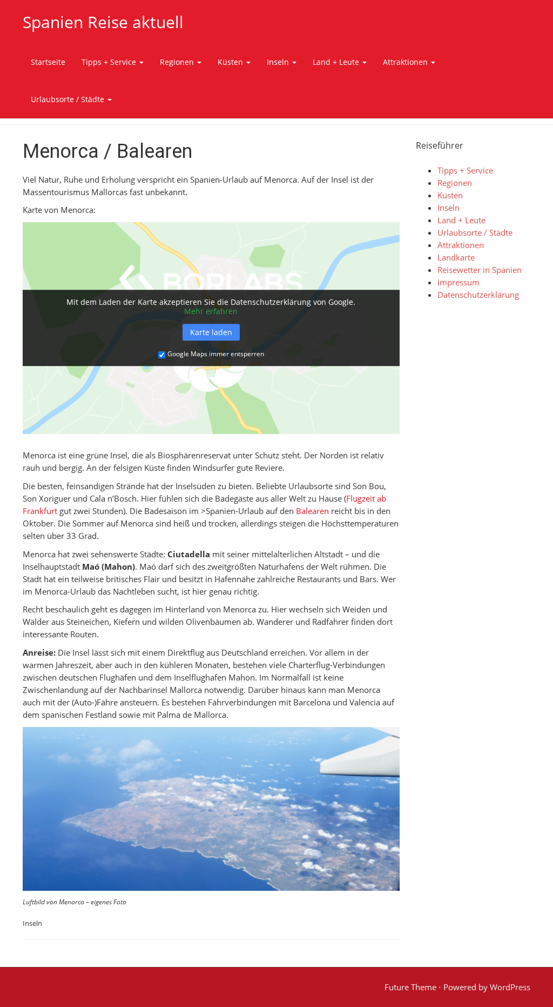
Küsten (231, 62)
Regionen (178, 62)
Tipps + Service (110, 62)
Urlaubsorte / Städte (68, 99)
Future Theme (410, 987)
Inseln (279, 62)
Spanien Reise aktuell (103, 22)
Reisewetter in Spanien (479, 269)
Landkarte (456, 257)
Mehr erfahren (211, 311)
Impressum (458, 282)
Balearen (312, 510)
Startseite (48, 62)
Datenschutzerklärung (478, 294)
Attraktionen (406, 62)
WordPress (510, 987)
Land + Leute (337, 62)
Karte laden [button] (211, 332)
